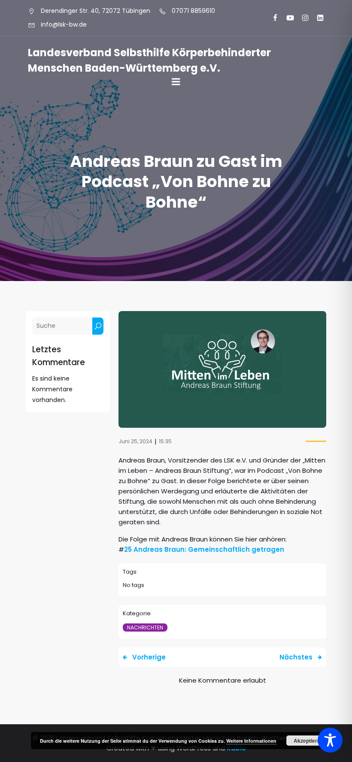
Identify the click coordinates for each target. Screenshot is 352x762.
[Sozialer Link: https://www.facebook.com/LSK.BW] (271, 18)
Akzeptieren (308, 740)
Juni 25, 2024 (135, 441)
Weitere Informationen (251, 741)
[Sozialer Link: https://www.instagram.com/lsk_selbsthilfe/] (301, 18)
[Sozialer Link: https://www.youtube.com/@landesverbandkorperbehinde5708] (286, 18)
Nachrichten (145, 627)
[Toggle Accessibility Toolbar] (330, 740)
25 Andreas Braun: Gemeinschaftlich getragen (204, 549)
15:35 (165, 441)
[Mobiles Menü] (176, 82)
